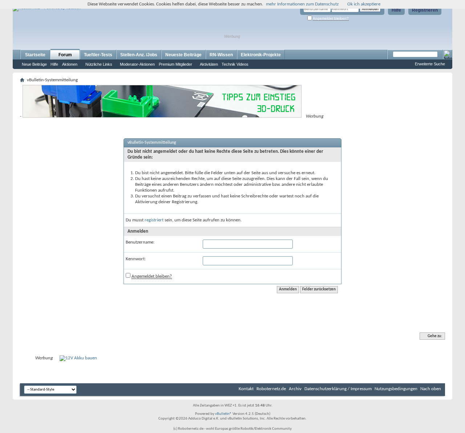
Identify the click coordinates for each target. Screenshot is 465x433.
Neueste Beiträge (183, 54)
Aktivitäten (209, 64)
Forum (65, 54)
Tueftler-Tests (98, 54)
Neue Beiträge (34, 64)
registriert (154, 220)
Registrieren (425, 10)
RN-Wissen (221, 54)
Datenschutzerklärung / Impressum (338, 389)
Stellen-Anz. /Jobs (138, 54)
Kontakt (246, 389)
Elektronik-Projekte (261, 54)
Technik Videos (235, 64)
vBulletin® (223, 414)
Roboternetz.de (271, 389)
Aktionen (69, 64)
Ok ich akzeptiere (363, 4)
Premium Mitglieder (175, 64)
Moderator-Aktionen (137, 64)
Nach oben (430, 389)
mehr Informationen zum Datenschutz (302, 4)
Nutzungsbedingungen (396, 389)
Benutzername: (140, 242)
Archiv (295, 389)
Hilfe (396, 10)
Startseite (35, 54)
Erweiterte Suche (430, 64)
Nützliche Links (98, 64)
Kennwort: (136, 259)
